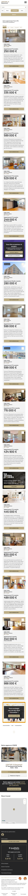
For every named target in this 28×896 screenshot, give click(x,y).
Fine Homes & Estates (6, 872)
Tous (2, 10)
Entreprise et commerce (7, 869)
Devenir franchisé (5, 866)
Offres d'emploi (4, 863)
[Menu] (25, 2)
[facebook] (2, 834)
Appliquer (14, 14)
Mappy (14, 822)
